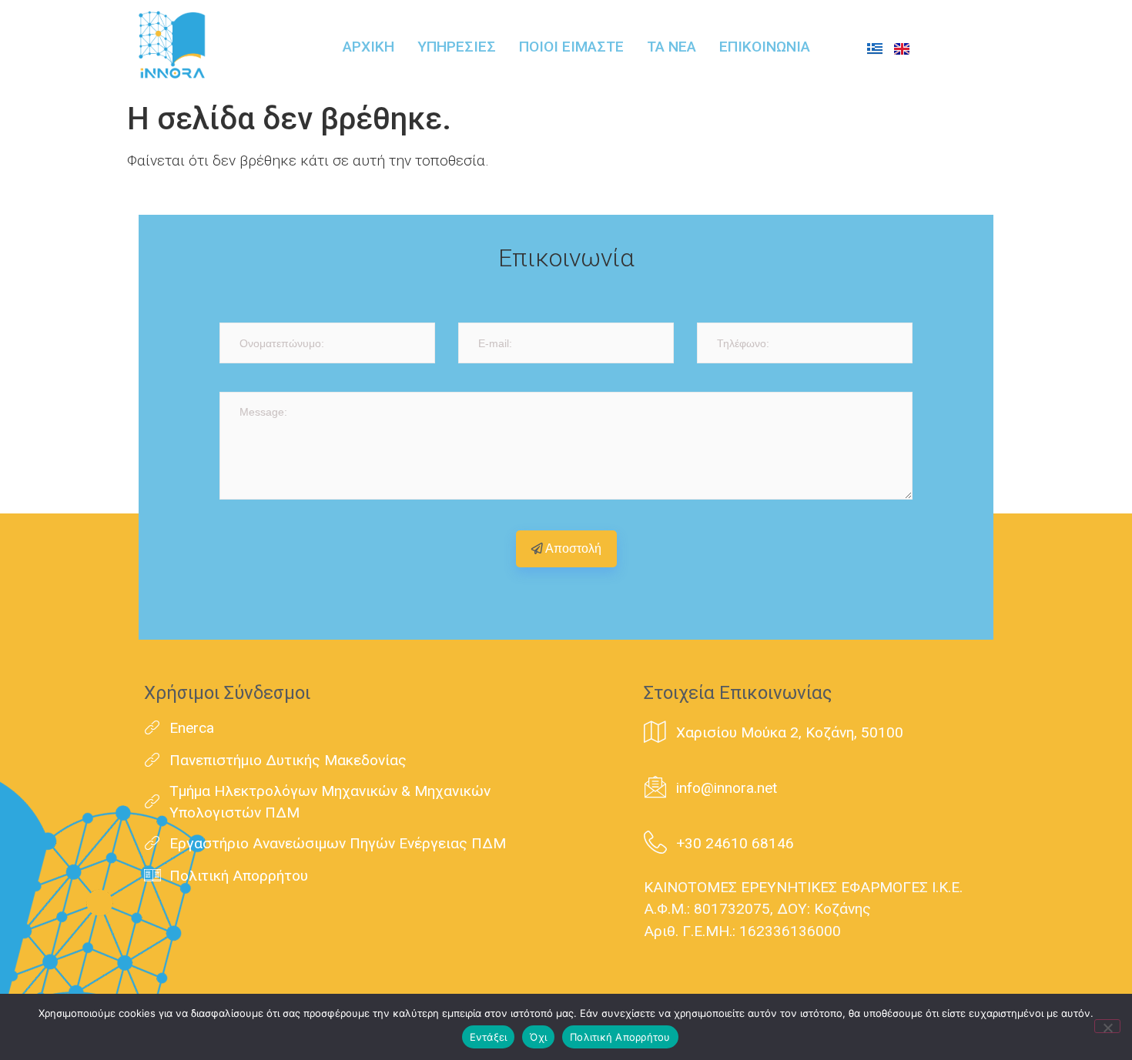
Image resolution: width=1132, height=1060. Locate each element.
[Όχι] (1107, 1026)
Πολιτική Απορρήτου (620, 1037)
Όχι (538, 1037)
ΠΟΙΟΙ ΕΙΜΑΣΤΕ (571, 46)
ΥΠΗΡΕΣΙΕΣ (456, 46)
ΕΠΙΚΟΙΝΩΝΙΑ (764, 46)
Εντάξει (488, 1037)
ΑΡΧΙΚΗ (368, 46)
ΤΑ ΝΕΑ (671, 46)
